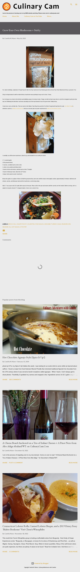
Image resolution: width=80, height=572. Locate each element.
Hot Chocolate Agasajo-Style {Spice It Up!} (23, 357)
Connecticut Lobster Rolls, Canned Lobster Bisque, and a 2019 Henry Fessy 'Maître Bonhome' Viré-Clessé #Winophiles (39, 527)
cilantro (31, 224)
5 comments (14, 551)
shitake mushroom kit (17, 108)
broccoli (12, 224)
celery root (22, 224)
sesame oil (6, 227)
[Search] (71, 3)
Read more (73, 379)
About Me (15, 16)
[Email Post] (3, 231)
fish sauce (39, 224)
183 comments (15, 379)
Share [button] (4, 234)
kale (59, 224)
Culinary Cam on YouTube (33, 16)
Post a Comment (16, 463)
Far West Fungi (68, 106)
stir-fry (23, 227)
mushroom (66, 224)
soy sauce (16, 227)
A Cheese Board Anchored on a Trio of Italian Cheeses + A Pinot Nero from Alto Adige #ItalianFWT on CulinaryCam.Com (39, 444)
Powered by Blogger (41, 563)
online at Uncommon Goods (54, 108)
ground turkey (50, 224)
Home (4, 16)
